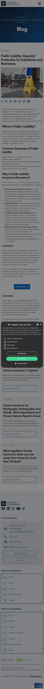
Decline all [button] (22, 353)
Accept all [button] (22, 359)
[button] (21, 363)
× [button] (40, 324)
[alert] (22, 344)
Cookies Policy (36, 334)
